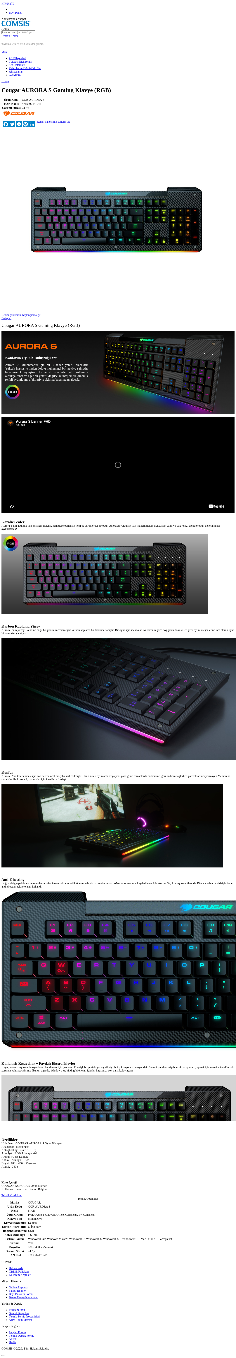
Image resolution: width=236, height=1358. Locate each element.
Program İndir (17, 1309)
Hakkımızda (16, 1268)
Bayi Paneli (15, 12)
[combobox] (18, 32)
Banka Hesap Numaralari (23, 1297)
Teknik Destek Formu (21, 1335)
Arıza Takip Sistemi (20, 1319)
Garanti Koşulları (19, 1313)
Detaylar (6, 318)
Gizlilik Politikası (19, 1271)
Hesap (5, 81)
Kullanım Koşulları (20, 1274)
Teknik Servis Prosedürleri (24, 1316)
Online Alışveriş (18, 1287)
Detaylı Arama (9, 35)
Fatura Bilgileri (17, 1290)
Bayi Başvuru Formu (21, 1294)
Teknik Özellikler (11, 1195)
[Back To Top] (2, 1355)
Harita (12, 1342)
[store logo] (15, 25)
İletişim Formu (17, 1332)
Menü (4, 52)
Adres (12, 1339)
